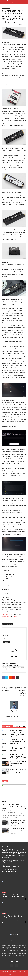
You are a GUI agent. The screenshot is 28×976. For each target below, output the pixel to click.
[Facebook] (10, 719)
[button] (26, 2)
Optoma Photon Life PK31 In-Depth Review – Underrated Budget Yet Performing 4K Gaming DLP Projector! (13, 855)
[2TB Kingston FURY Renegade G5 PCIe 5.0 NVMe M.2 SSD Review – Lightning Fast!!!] (5, 732)
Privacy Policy (5, 971)
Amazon (15, 616)
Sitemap (19, 971)
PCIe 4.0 (3, 669)
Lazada (4, 616)
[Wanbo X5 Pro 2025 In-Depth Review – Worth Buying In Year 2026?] (5, 830)
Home (3, 5)
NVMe (22, 667)
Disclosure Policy (12, 971)
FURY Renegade (13, 663)
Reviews (7, 5)
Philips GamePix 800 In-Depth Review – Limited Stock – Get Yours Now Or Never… (13, 870)
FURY (7, 663)
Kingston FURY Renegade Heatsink (9, 667)
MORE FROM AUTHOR (19, 726)
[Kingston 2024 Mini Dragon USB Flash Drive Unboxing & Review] (5, 748)
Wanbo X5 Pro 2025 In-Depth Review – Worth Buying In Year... (18, 830)
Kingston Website (8, 614)
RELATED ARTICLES (7, 726)
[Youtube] (17, 719)
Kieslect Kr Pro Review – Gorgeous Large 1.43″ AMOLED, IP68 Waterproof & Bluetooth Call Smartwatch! (20, 691)
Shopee (9, 616)
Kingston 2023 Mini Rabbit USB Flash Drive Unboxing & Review (18, 763)
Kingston (5, 82)
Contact (24, 971)
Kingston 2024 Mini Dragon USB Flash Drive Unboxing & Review (18, 748)
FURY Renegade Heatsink (7, 665)
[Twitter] (14, 719)
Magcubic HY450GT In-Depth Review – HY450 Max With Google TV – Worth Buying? (13, 865)
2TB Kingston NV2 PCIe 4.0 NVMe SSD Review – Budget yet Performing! (18, 771)
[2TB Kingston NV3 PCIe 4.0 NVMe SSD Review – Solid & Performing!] (5, 741)
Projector (3, 801)
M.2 (18, 667)
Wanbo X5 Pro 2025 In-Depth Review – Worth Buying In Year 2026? (13, 861)
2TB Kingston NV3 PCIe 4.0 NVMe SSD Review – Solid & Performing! (18, 741)
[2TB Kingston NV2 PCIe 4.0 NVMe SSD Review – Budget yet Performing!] (5, 771)
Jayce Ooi (5, 24)
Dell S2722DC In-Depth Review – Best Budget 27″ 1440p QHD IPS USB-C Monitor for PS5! (8, 690)
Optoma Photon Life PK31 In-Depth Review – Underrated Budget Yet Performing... (18, 822)
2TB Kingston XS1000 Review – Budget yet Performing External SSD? (18, 756)
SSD (11, 669)
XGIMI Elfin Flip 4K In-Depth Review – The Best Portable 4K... (13, 805)
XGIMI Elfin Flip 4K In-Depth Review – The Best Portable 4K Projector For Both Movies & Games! (13, 850)
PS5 (8, 669)
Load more (13, 836)
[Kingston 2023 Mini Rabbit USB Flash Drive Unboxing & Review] (5, 763)
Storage (7, 8)
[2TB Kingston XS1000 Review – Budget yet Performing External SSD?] (5, 756)
